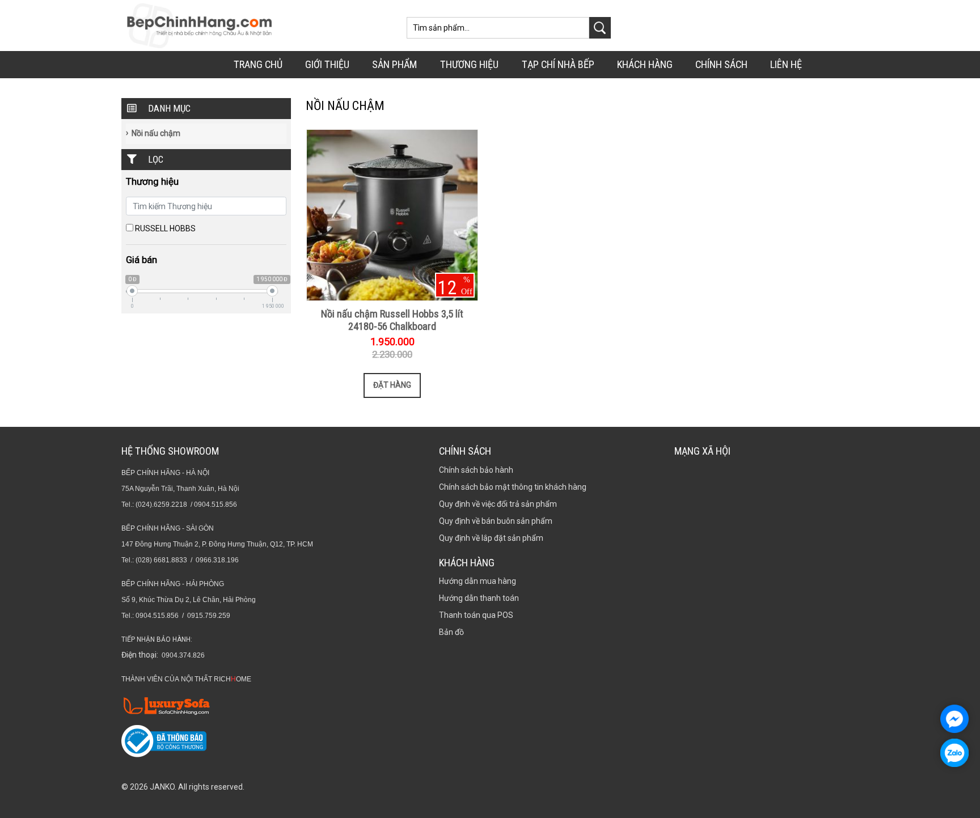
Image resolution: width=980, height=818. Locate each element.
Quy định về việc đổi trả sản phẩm (498, 503)
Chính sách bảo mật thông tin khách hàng (512, 486)
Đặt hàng (392, 384)
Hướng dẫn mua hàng (477, 581)
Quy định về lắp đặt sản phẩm (491, 537)
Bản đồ (451, 632)
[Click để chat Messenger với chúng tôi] (954, 719)
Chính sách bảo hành (476, 469)
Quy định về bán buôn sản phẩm (495, 520)
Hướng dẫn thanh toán (479, 598)
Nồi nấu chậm (156, 133)
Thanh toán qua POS (476, 615)
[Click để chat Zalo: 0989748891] (954, 753)
